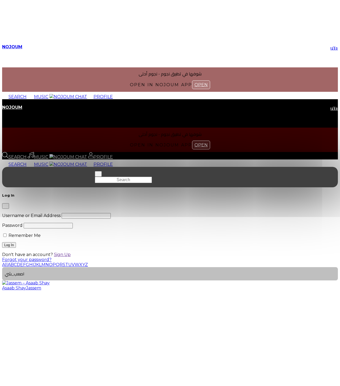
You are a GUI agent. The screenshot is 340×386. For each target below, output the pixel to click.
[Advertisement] (170, 332)
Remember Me (24, 235)
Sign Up (62, 254)
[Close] (5, 206)
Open (201, 84)
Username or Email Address (31, 215)
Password (12, 225)
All (5, 264)
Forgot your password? (27, 259)
